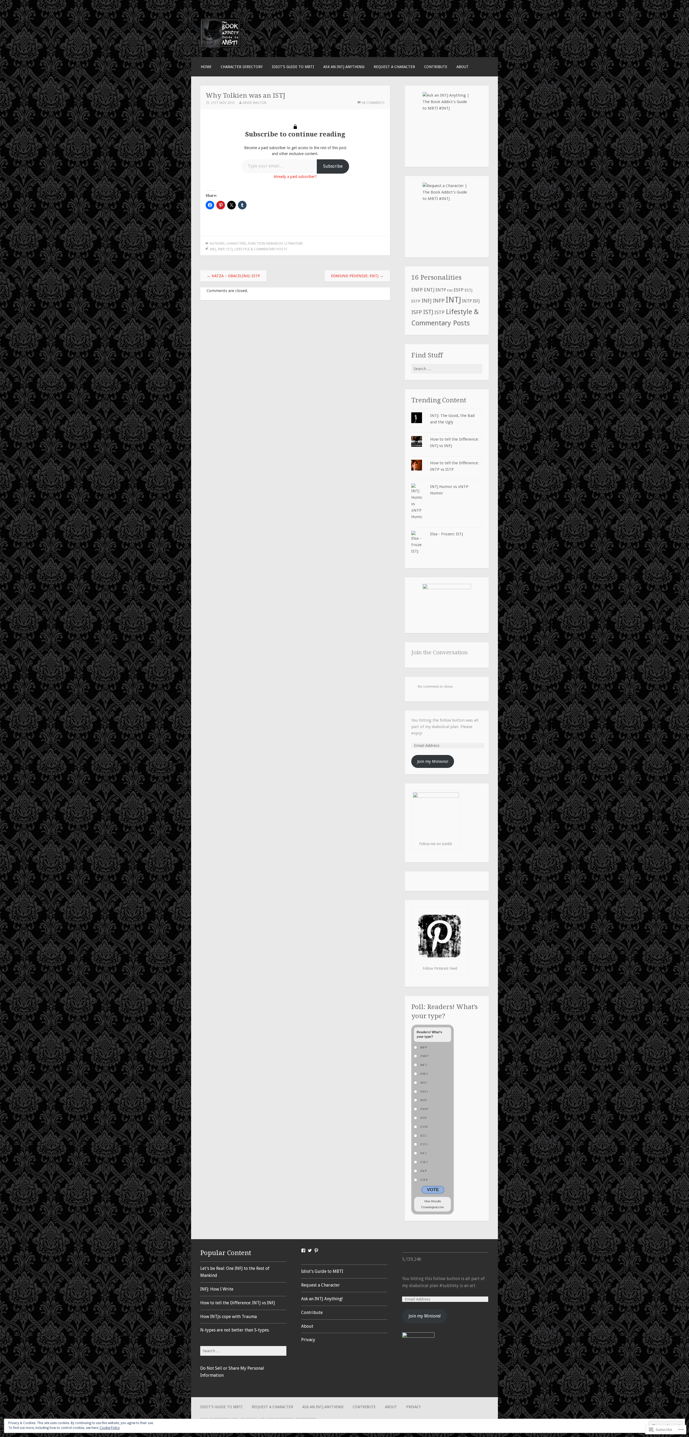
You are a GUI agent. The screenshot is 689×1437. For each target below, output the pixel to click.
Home (206, 67)
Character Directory (242, 67)
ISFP (416, 312)
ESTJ (468, 290)
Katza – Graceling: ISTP (233, 275)
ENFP (417, 290)
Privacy (308, 1339)
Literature (293, 243)
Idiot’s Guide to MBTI (293, 67)
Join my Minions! (432, 761)
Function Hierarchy (265, 243)
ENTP (440, 290)
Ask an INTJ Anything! (343, 67)
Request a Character (394, 67)
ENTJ (429, 290)
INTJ (453, 299)
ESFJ (449, 290)
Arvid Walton (254, 103)
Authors (217, 243)
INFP (221, 249)
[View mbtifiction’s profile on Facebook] (303, 1250)
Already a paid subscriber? (295, 176)
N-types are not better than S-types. (234, 1330)
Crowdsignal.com (432, 1207)
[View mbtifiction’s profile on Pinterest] (316, 1250)
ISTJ (229, 249)
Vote (433, 1189)
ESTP (415, 301)
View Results (432, 1201)
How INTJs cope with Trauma (228, 1316)
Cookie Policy (110, 1428)
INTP (467, 301)
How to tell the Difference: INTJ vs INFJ (237, 1302)
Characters (236, 243)
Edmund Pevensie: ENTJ (357, 275)
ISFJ (476, 301)
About (462, 67)
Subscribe (333, 166)
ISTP (439, 312)
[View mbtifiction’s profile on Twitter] (310, 1250)
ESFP (458, 290)
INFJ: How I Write (216, 1289)
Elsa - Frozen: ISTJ (446, 534)
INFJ (213, 249)
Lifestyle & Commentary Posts (260, 249)
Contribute (435, 67)
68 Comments (373, 103)
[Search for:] (446, 368)
